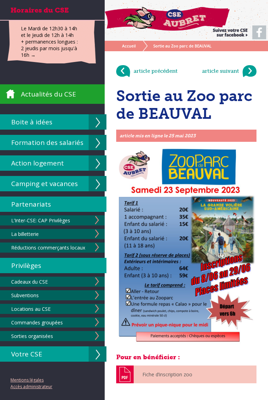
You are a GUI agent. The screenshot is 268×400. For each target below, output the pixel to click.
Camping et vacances (44, 183)
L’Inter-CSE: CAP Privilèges (40, 220)
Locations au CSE (31, 309)
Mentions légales (27, 380)
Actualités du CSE (48, 94)
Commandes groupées (37, 322)
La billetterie (25, 234)
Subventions (25, 295)
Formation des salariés (47, 142)
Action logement (37, 163)
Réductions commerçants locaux (48, 247)
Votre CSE (26, 354)
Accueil (129, 45)
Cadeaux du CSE (29, 281)
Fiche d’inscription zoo (167, 374)
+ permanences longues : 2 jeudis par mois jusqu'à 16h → (49, 48)
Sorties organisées (32, 336)
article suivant (220, 71)
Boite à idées (31, 121)
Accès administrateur (31, 387)
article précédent (156, 71)
